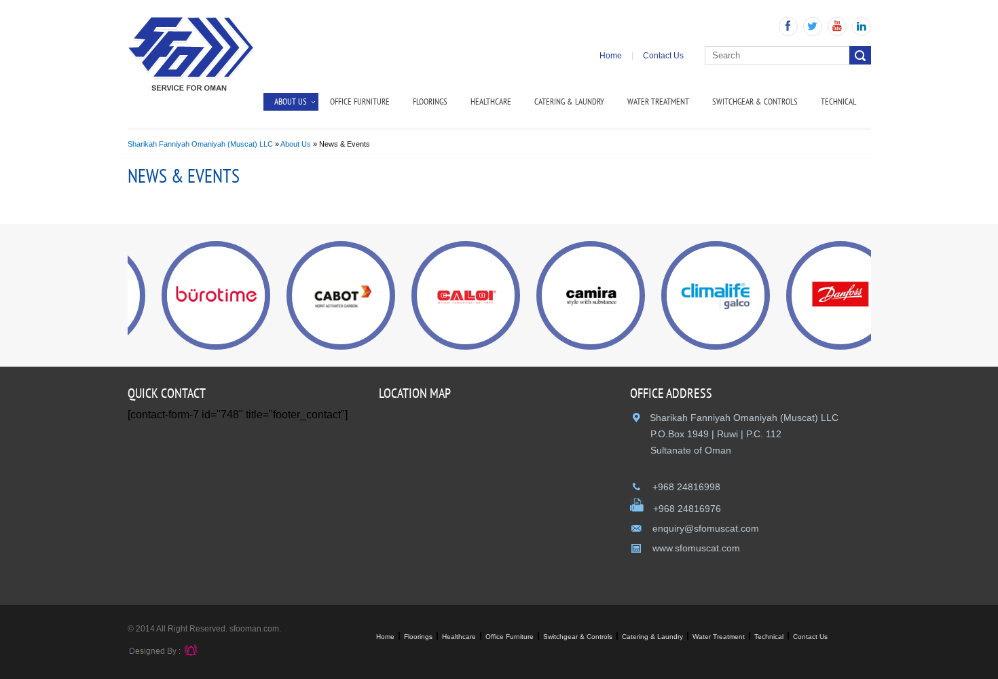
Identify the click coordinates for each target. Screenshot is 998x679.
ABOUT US (290, 101)
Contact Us (663, 55)
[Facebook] (788, 26)
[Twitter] (812, 26)
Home (610, 55)
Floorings (430, 101)
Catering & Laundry (569, 101)
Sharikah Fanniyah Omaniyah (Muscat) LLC (200, 144)
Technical (838, 101)
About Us (295, 144)
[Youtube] (837, 26)
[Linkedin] (861, 26)
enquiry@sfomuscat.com (704, 528)
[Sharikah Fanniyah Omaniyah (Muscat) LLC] (191, 88)
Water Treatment (658, 101)
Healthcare (490, 101)
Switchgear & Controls (755, 101)
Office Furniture (360, 101)
